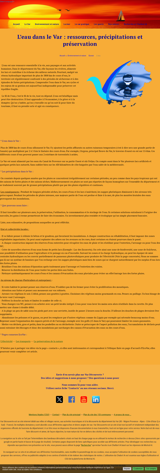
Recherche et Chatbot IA (135, 24)
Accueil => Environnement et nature (73, 55)
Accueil (16, 24)
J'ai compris (151, 469)
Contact (55, 414)
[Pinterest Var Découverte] (96, 399)
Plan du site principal (71, 414)
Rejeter (127, 469)
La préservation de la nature (48, 341)
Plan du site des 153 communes (97, 414)
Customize (138, 469)
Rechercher (86, 445)
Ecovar (91, 55)
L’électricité (7, 341)
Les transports (23, 341)
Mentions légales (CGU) (39, 414)
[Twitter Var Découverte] (59, 399)
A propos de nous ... (122, 414)
